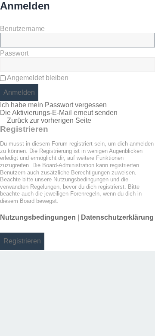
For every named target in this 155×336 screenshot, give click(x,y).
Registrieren (22, 241)
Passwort (14, 53)
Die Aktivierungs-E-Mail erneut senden (59, 112)
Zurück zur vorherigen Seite (49, 120)
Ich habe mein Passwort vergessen (53, 105)
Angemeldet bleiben (37, 77)
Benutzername (22, 28)
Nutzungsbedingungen (38, 217)
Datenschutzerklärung (117, 217)
